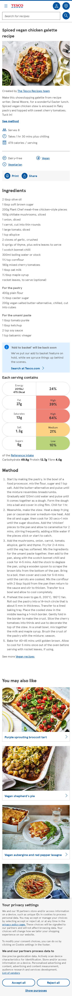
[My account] (56, 6)
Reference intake (22, 455)
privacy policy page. (14, 924)
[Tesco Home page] (17, 6)
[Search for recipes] (66, 15)
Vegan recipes (25, 656)
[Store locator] (66, 6)
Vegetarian (15, 164)
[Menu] (6, 6)
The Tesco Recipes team (34, 91)
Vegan (46, 158)
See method (10, 121)
